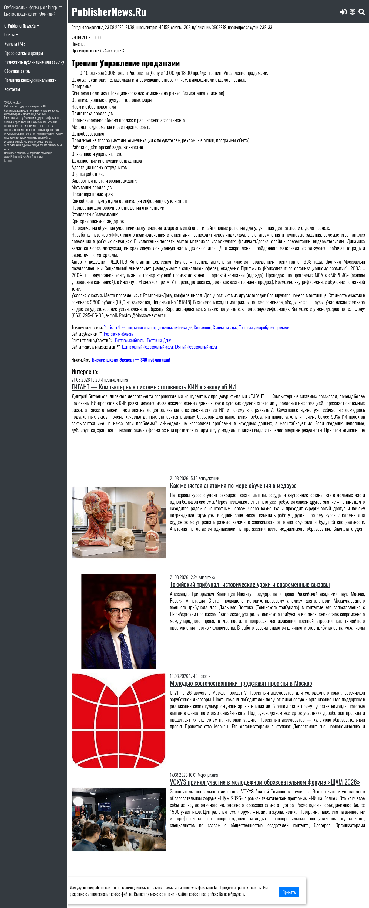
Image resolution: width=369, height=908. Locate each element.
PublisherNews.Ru (109, 11)
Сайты (9, 34)
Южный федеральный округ (196, 347)
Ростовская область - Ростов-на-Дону (143, 340)
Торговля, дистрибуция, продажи (264, 327)
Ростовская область (118, 334)
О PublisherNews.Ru (20, 25)
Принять (289, 892)
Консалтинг (202, 327)
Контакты (12, 89)
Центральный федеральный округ (147, 347)
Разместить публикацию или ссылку (34, 62)
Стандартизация (225, 327)
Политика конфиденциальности (30, 80)
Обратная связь (17, 71)
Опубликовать (14, 7)
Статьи (8, 160)
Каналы (15, 44)
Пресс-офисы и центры (23, 53)
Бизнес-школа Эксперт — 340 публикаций (131, 360)
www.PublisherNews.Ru (17, 156)
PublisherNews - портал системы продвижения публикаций (147, 327)
